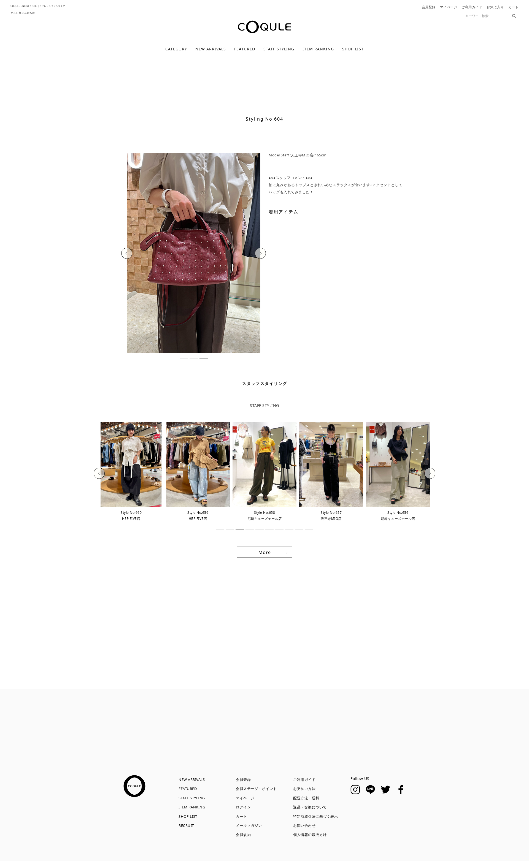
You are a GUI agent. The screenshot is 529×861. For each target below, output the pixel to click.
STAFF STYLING (278, 48)
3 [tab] (203, 358)
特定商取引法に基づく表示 (315, 816)
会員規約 (243, 834)
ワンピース (325, 104)
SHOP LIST (353, 48)
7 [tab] (279, 529)
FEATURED (244, 48)
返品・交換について (310, 807)
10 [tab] (309, 529)
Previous (127, 253)
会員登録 (429, 7)
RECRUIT (186, 825)
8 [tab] (289, 529)
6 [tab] (269, 529)
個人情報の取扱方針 (310, 834)
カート (513, 7)
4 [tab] (249, 529)
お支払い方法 (304, 788)
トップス (274, 104)
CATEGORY (176, 48)
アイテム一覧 (180, 104)
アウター (225, 104)
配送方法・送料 (306, 797)
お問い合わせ (304, 825)
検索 (514, 16)
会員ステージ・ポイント (256, 788)
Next (260, 253)
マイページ (448, 7)
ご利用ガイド (471, 7)
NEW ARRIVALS (210, 48)
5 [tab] (259, 529)
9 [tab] (299, 529)
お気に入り (495, 7)
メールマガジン (249, 825)
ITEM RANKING (318, 48)
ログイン (243, 807)
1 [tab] (184, 358)
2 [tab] (194, 358)
